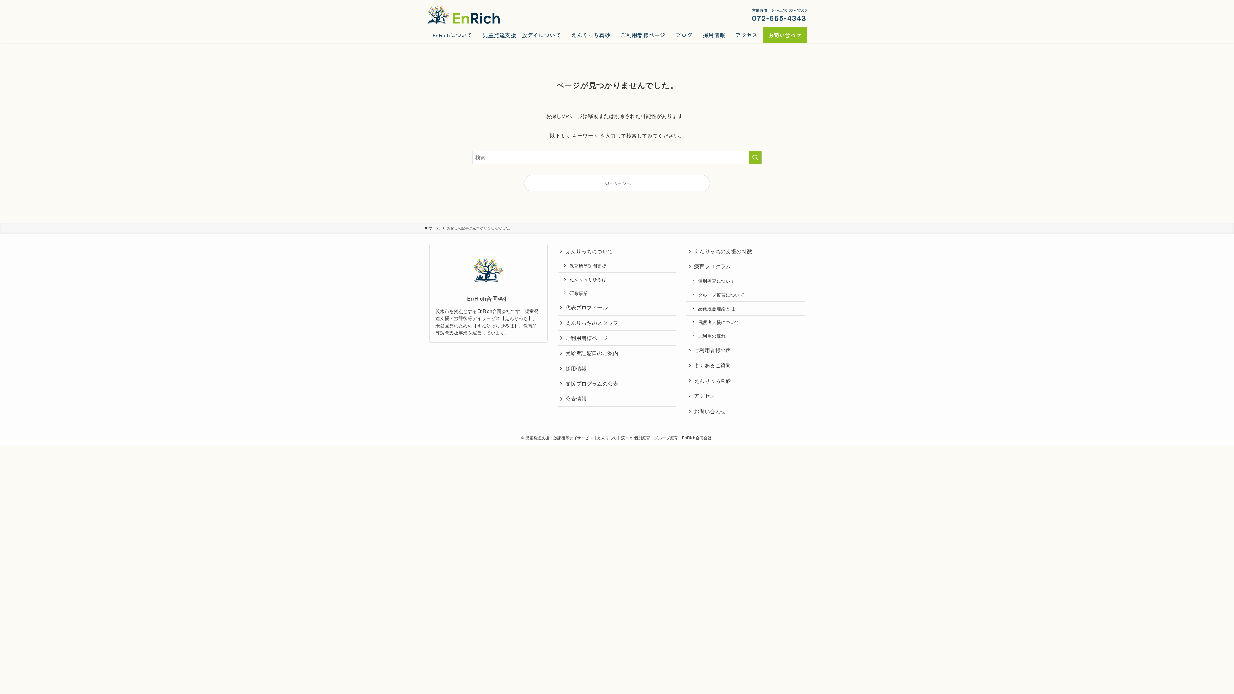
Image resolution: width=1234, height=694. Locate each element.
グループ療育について (721, 294)
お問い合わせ (710, 411)
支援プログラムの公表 (592, 383)
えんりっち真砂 (712, 380)
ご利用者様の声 (712, 350)
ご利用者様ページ (587, 338)
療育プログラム (712, 266)
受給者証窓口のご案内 (592, 353)
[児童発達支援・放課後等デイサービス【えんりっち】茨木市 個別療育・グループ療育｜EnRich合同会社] (463, 15)
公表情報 (576, 398)
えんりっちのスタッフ (592, 322)
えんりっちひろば (587, 279)
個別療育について (716, 280)
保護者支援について (719, 321)
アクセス (704, 395)
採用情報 (576, 368)
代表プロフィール (587, 307)
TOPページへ (617, 183)
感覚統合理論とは (716, 308)
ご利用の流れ (712, 335)
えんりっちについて (589, 251)
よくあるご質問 (712, 365)
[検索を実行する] (755, 157)
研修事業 (578, 292)
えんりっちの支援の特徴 (723, 251)
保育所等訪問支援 (587, 265)
